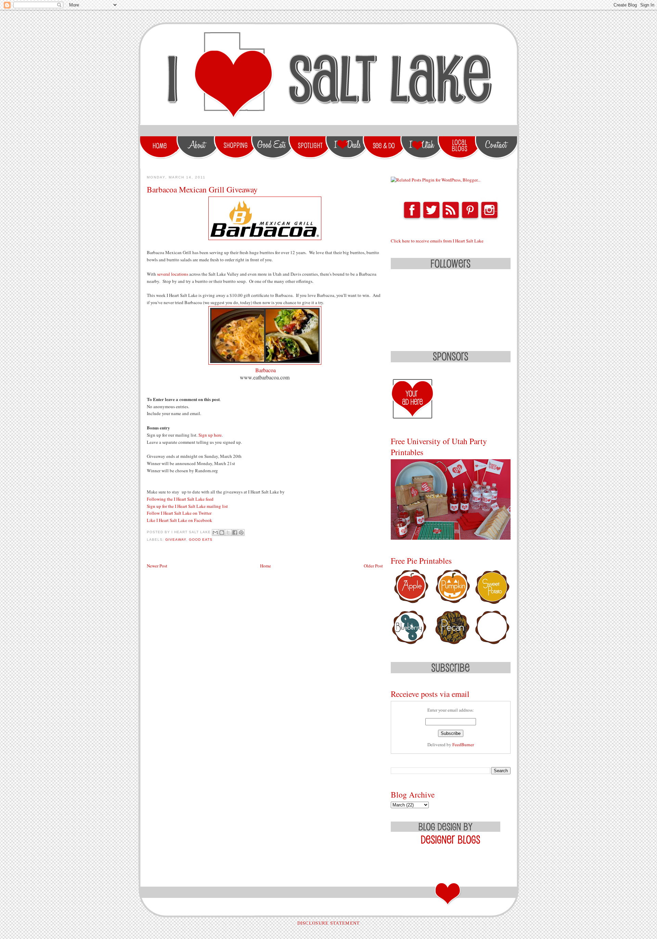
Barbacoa (265, 370)
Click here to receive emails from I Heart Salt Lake (437, 241)
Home (265, 566)
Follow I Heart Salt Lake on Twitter (179, 513)
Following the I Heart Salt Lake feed (181, 499)
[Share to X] (228, 532)
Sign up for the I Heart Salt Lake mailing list (187, 506)
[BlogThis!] (221, 532)
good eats (200, 539)
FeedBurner (463, 744)
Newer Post (157, 566)
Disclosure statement (328, 923)
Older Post (373, 566)
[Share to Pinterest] (241, 532)
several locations (172, 274)
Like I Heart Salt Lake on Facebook (179, 520)
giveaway (175, 539)
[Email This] (215, 532)
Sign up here (210, 435)
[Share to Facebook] (234, 532)
